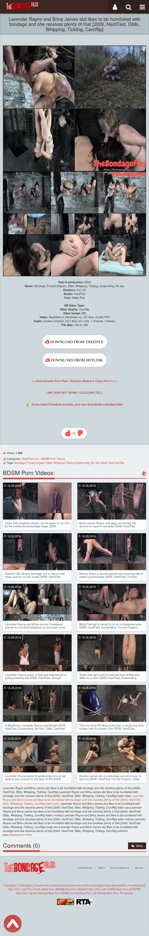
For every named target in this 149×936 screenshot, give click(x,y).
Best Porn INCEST (76, 889)
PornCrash (34, 889)
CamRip (119, 463)
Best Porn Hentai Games (31, 893)
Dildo (49, 463)
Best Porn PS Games (120, 893)
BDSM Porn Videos (53, 459)
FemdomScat (136, 885)
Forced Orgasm (36, 463)
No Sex (95, 463)
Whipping (59, 463)
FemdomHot (41, 885)
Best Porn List (17, 889)
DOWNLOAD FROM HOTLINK (77, 360)
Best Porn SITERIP (128, 889)
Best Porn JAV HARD (102, 889)
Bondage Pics (101, 885)
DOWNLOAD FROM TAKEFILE (76, 342)
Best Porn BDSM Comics (63, 893)
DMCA (101, 867)
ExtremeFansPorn (80, 885)
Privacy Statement (119, 867)
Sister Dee (107, 463)
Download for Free (20, 835)
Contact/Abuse (84, 867)
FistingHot (9, 885)
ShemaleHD (118, 885)
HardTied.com (30, 459)
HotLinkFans (59, 885)
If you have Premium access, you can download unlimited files (77, 404)
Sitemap (139, 867)
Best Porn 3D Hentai (92, 893)
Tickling (70, 463)
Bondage (19, 463)
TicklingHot (25, 885)
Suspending (83, 463)
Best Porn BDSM (53, 889)
